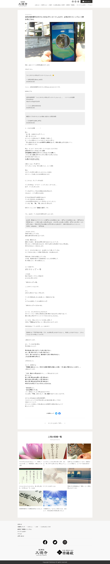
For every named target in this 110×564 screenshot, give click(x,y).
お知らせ (37, 5)
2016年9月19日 (30, 81)
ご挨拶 (50, 5)
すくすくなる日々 (81, 5)
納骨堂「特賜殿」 (71, 5)
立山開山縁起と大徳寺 (59, 5)
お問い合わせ (21, 536)
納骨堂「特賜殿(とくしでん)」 (25, 529)
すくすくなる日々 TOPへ (55, 423)
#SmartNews (29, 99)
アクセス (90, 5)
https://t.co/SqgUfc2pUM (33, 101)
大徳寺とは (44, 5)
